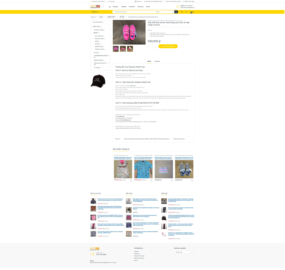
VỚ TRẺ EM (97, 67)
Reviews (157, 61)
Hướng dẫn (111, 1)
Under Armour (179, 20)
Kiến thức (139, 1)
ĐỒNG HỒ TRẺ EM (99, 60)
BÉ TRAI (122, 17)
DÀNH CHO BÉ (111, 17)
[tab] (149, 62)
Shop (101, 17)
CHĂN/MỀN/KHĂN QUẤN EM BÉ (101, 56)
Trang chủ (93, 17)
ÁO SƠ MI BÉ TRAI (138, 155)
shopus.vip (121, 116)
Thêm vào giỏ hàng (169, 46)
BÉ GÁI (149, 20)
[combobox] (133, 11)
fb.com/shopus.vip (126, 120)
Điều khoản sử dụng (139, 258)
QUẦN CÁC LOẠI (99, 46)
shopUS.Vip (146, 82)
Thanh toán (140, 6)
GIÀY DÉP (169, 20)
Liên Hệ (148, 6)
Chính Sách (132, 6)
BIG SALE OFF (158, 20)
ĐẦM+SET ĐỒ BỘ (100, 38)
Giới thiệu (123, 6)
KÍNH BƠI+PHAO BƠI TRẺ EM (101, 64)
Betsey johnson (124, 155)
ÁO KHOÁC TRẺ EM (99, 30)
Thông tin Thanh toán (139, 255)
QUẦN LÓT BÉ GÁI (100, 49)
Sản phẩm (115, 6)
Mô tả (149, 61)
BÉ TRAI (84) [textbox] (183, 252)
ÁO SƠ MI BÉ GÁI (99, 36)
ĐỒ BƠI (97, 41)
